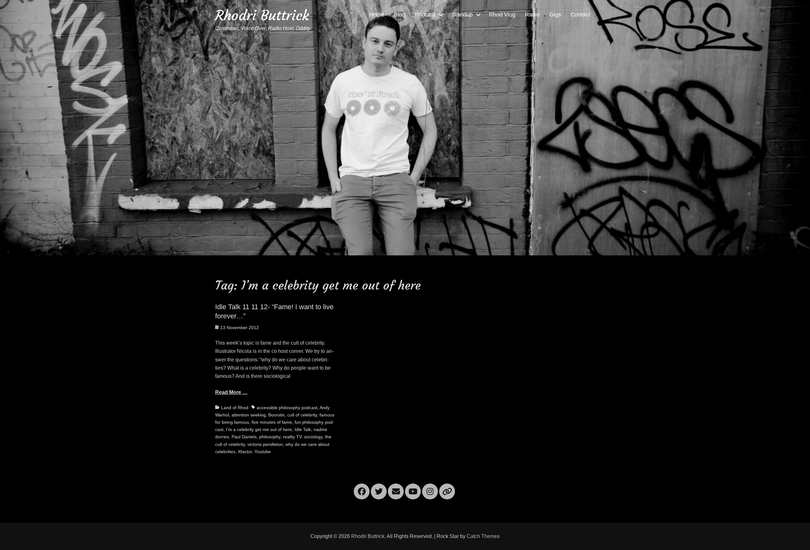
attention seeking (249, 414)
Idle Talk (303, 429)
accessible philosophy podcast (287, 407)
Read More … (231, 392)
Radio (532, 14)
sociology (313, 436)
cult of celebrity (302, 414)
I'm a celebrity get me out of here (259, 429)
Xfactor (245, 451)
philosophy (269, 436)
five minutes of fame (272, 422)
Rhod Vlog (502, 14)
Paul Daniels (244, 436)
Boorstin (276, 414)
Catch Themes (483, 536)
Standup (462, 14)
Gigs (555, 14)
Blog (399, 14)
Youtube (262, 451)
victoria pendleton (265, 444)
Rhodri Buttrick (262, 15)
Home (376, 14)
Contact (580, 14)
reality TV (292, 436)
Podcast (425, 14)
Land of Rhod (234, 407)
